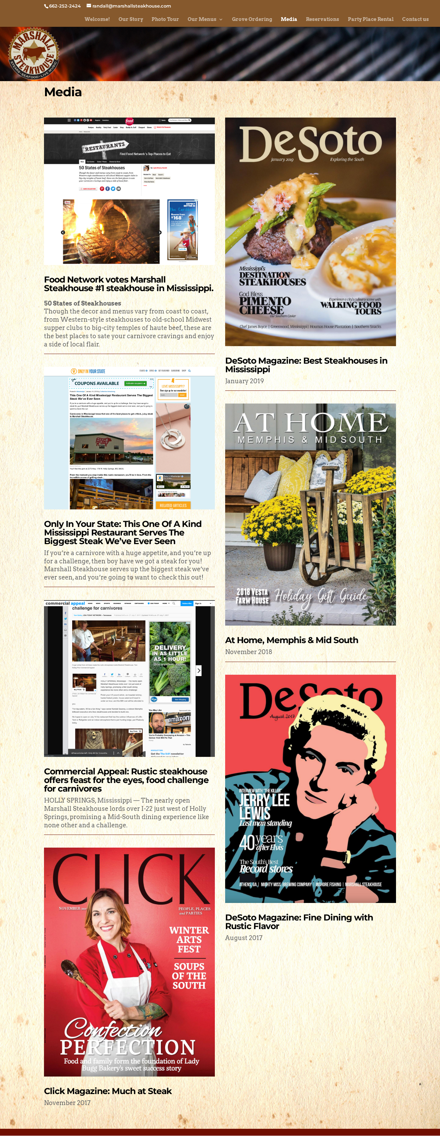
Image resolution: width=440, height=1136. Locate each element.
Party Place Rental (371, 19)
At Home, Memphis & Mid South (291, 640)
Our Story (131, 19)
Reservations (322, 19)
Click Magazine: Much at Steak (108, 1091)
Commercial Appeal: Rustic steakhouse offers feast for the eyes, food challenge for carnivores (126, 780)
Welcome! (97, 19)
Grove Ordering (252, 19)
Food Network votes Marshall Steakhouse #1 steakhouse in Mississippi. (128, 283)
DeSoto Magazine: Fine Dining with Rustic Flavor (299, 921)
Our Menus (202, 19)
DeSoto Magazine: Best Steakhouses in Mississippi (306, 364)
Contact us (415, 19)
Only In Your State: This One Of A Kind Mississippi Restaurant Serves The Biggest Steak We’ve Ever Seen (122, 532)
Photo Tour (165, 19)
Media (289, 19)
